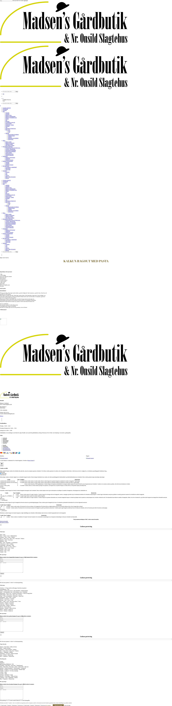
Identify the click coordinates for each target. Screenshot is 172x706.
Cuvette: (2, 673)
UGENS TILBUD (7, 180)
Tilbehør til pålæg (9, 216)
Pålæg (4, 213)
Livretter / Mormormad (10, 221)
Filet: (1, 666)
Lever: (1, 610)
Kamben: (2, 602)
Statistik (9, 705)
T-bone (1, 661)
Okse (9, 203)
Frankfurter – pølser (9, 197)
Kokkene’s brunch (9, 232)
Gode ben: (2, 604)
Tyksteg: (2, 674)
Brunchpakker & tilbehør (13, 207)
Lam (6, 199)
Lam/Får (7, 248)
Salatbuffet (7, 231)
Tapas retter (7, 242)
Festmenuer (5, 228)
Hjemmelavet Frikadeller (10, 222)
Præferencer (20, 705)
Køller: (1, 546)
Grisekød (7, 186)
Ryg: (1, 542)
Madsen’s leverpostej (9, 215)
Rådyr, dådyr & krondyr (10, 249)
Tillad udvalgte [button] (67, 705)
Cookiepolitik (5, 447)
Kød (4, 184)
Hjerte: (1, 609)
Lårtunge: (2, 677)
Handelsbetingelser (7, 450)
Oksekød (7, 185)
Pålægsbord (7, 240)
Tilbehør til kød (11, 208)
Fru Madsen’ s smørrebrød (11, 239)
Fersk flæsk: (2, 605)
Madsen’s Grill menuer (10, 230)
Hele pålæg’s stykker (9, 217)
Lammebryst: (3, 544)
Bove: (1, 538)
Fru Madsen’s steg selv (10, 194)
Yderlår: (1, 549)
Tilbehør (7, 205)
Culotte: (1, 552)
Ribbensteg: (2, 593)
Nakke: (1, 590)
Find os (1, 416)
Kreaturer (7, 244)
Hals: (1, 535)
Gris (9, 204)
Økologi (7, 250)
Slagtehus (5, 243)
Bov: (1, 601)
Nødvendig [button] (2, 472)
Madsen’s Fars (8, 187)
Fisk (6, 192)
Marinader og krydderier (13, 210)
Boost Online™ (31, 460)
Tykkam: (2, 537)
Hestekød (7, 198)
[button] (4, 521)
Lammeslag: (2, 545)
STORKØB (5, 181)
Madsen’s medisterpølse (10, 188)
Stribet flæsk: (3, 594)
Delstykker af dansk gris (10, 201)
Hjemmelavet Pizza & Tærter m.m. (12, 220)
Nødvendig (3, 705)
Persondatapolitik (6, 448)
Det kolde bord (6, 238)
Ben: (1, 656)
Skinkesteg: (2, 597)
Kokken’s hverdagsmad (8, 233)
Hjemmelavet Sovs (9, 226)
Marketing (14, 705)
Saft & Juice (10, 211)
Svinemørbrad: (3, 589)
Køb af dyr (7, 202)
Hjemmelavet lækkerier (8, 219)
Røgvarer (7, 193)
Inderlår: (2, 548)
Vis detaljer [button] (48, 705)
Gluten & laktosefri (9, 227)
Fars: (1, 534)
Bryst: (1, 652)
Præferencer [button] (2, 509)
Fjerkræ (7, 191)
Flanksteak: (2, 653)
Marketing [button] (2, 498)
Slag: (1, 596)
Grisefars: (2, 588)
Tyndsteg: (2, 665)
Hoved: (1, 606)
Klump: (1, 550)
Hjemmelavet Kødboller (10, 223)
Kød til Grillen (8, 196)
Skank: (1, 646)
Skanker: (2, 539)
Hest (6, 246)
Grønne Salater (8, 225)
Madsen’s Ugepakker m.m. (11, 190)
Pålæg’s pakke (8, 214)
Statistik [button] (1, 486)
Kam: (1, 592)
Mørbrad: (2, 541)
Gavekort (5, 182)
